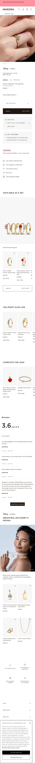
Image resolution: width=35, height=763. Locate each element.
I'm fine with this (16, 752)
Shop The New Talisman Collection (13, 2)
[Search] (19, 9)
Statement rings (9, 13)
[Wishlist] (14, 253)
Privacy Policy (6, 748)
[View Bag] (27, 9)
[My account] (23, 9)
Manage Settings (16, 757)
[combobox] (17, 436)
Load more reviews (17, 504)
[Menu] (31, 9)
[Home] (8, 9)
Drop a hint (9, 172)
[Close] (30, 723)
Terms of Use (15, 748)
